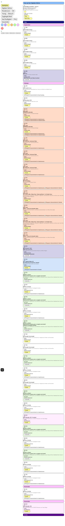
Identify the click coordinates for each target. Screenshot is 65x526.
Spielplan (5, 5)
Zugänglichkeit (7, 16)
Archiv (26, 515)
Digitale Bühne (7, 8)
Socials (7, 33)
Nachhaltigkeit (7, 19)
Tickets (26, 34)
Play (26, 16)
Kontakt (2, 33)
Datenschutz (12, 33)
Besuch (10, 14)
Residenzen (6, 11)
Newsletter (5, 22)
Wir (13, 11)
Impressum (18, 33)
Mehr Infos (27, 18)
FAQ (15, 19)
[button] (43, 3)
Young (4, 14)
